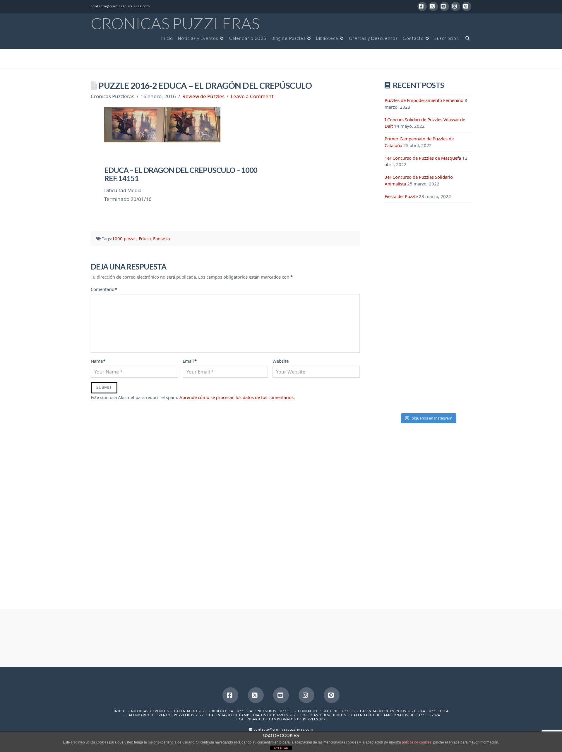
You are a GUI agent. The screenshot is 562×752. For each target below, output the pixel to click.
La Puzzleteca (434, 711)
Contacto (307, 711)
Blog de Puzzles (339, 711)
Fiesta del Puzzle (401, 196)
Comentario (104, 289)
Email (189, 361)
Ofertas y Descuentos (324, 715)
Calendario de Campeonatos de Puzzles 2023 (253, 715)
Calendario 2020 (190, 711)
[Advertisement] (428, 304)
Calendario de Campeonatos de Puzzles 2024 (395, 715)
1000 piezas (124, 238)
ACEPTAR (281, 748)
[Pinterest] (466, 6)
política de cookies (416, 742)
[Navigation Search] (466, 40)
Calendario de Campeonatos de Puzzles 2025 (283, 719)
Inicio (120, 711)
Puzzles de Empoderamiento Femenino (424, 100)
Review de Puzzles (203, 96)
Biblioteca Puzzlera (232, 711)
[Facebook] (422, 6)
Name (98, 361)
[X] (433, 6)
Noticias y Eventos (150, 711)
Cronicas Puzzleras (175, 23)
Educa (145, 238)
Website (281, 361)
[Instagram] (455, 6)
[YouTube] (444, 6)
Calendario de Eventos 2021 (388, 711)
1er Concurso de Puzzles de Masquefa (423, 158)
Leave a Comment (252, 96)
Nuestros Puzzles (275, 711)
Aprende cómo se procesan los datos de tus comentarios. (237, 397)
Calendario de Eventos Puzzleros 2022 (165, 715)
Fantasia (161, 238)
